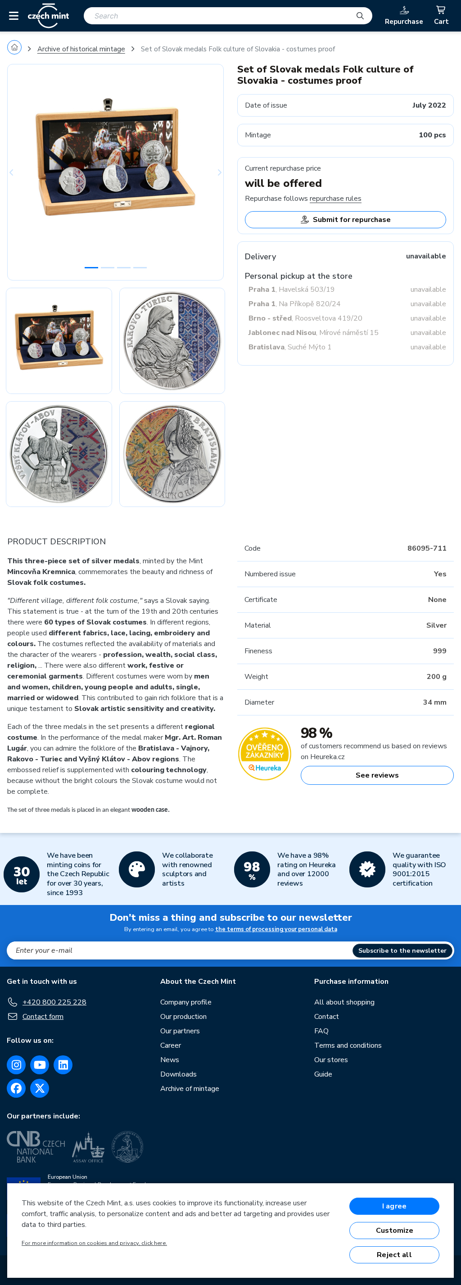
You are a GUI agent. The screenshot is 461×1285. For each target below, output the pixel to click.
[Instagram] (16, 1064)
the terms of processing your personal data (276, 929)
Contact (326, 1017)
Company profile (186, 1002)
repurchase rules (336, 199)
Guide (323, 1074)
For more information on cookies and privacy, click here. (94, 1243)
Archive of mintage (189, 1089)
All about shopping (344, 1002)
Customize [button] (394, 1230)
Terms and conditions (348, 1045)
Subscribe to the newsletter (402, 950)
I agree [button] (394, 1206)
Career (170, 1045)
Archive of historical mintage (81, 49)
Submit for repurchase (352, 220)
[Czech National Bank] (36, 1147)
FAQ (321, 1031)
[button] (23, 172)
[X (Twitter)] (39, 1088)
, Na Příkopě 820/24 (295, 304)
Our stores (331, 1060)
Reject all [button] (394, 1255)
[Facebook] (16, 1088)
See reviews (377, 775)
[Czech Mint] (48, 15)
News (169, 1060)
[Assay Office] (88, 1147)
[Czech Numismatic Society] (127, 1147)
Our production (183, 1017)
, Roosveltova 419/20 (305, 318)
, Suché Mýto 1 (290, 347)
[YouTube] (39, 1064)
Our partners (180, 1031)
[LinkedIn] (63, 1064)
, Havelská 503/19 (292, 289)
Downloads (178, 1074)
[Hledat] (360, 15)
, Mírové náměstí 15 (314, 333)
